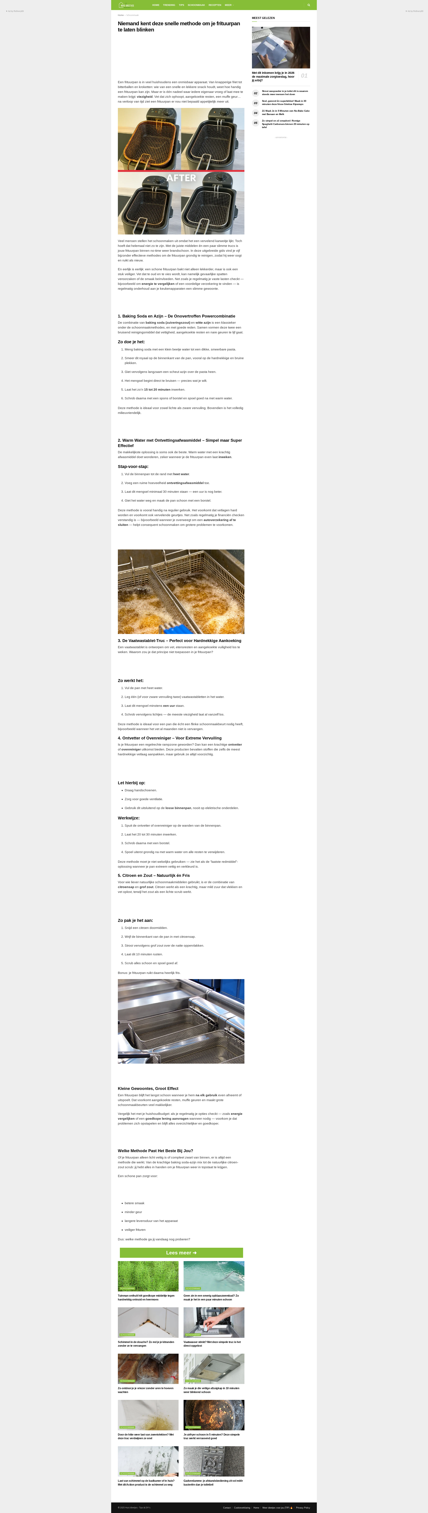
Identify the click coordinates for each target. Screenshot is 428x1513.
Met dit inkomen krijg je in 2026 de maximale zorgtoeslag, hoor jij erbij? (273, 76)
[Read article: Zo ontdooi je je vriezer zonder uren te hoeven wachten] (148, 1369)
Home (155, 5)
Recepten (215, 5)
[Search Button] (309, 5)
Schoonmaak (196, 5)
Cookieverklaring (242, 1507)
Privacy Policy (303, 1507)
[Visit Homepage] (132, 5)
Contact (227, 1507)
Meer (228, 5)
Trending (169, 5)
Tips (181, 5)
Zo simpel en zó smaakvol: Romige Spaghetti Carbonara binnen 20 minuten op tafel (285, 124)
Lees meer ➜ (181, 1252)
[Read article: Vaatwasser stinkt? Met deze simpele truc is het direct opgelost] (214, 1322)
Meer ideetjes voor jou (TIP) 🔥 (277, 1507)
